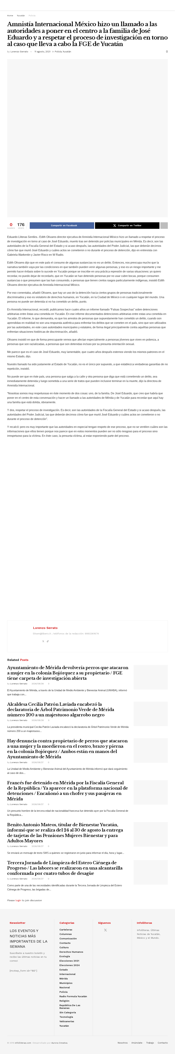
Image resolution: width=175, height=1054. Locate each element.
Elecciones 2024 (69, 965)
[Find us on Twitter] (105, 930)
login (18, 900)
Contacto (65, 943)
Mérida (63, 978)
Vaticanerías (66, 1021)
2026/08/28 (37, 683)
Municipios (65, 983)
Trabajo (150, 1043)
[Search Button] (166, 5)
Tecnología (66, 1016)
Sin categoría (67, 1012)
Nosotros (123, 1043)
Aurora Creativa (59, 1043)
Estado (63, 969)
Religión (64, 1000)
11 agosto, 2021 (42, 51)
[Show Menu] (8, 5)
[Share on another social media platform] (164, 225)
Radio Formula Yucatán (73, 996)
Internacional (67, 974)
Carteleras (65, 929)
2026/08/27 (37, 762)
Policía (32, 15)
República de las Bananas (69, 1006)
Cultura (64, 947)
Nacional (64, 987)
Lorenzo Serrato (19, 51)
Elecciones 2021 (69, 960)
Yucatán (21, 15)
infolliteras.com (23, 1043)
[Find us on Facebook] (99, 930)
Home (10, 15)
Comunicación (68, 938)
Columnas (65, 934)
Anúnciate (136, 1043)
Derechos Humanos (71, 951)
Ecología (64, 956)
